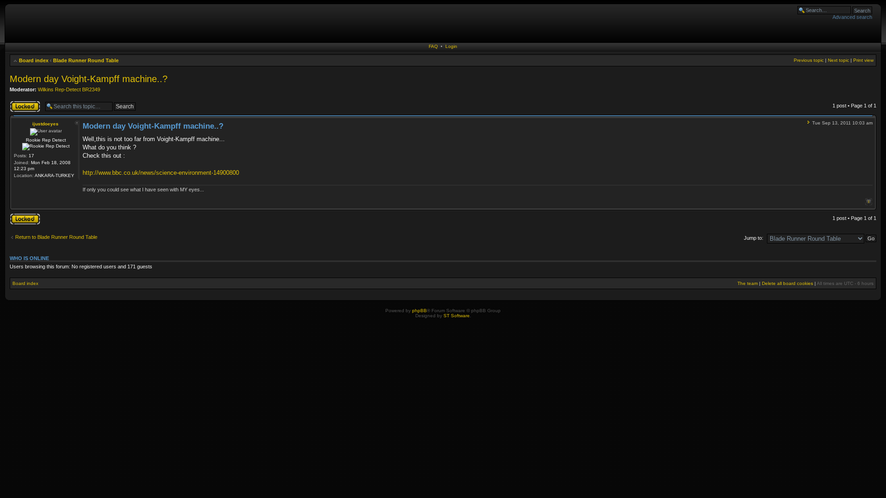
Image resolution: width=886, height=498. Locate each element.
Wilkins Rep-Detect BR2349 (69, 89)
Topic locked (24, 103)
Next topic (838, 60)
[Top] (869, 202)
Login (451, 46)
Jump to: (753, 238)
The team (747, 283)
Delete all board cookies (787, 283)
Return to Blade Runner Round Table (56, 237)
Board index (33, 60)
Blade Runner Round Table (86, 60)
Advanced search (852, 17)
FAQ (433, 46)
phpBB (419, 310)
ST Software (456, 315)
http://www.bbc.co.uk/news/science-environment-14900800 (161, 172)
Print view (863, 60)
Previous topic (809, 60)
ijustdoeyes (45, 123)
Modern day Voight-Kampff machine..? (89, 79)
